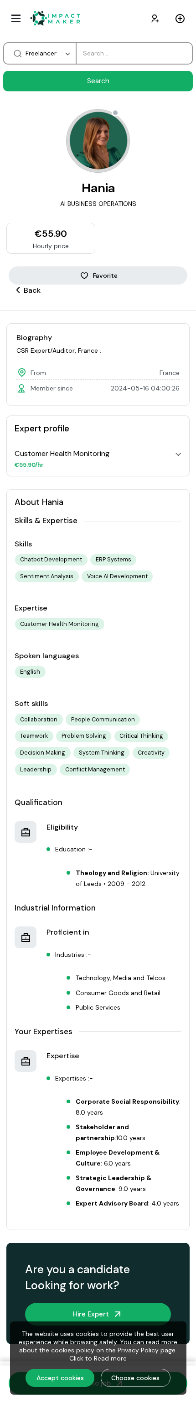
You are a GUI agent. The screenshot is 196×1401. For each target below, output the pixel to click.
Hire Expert (91, 1314)
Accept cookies (60, 1378)
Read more (110, 1358)
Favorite (105, 275)
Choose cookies (135, 1378)
